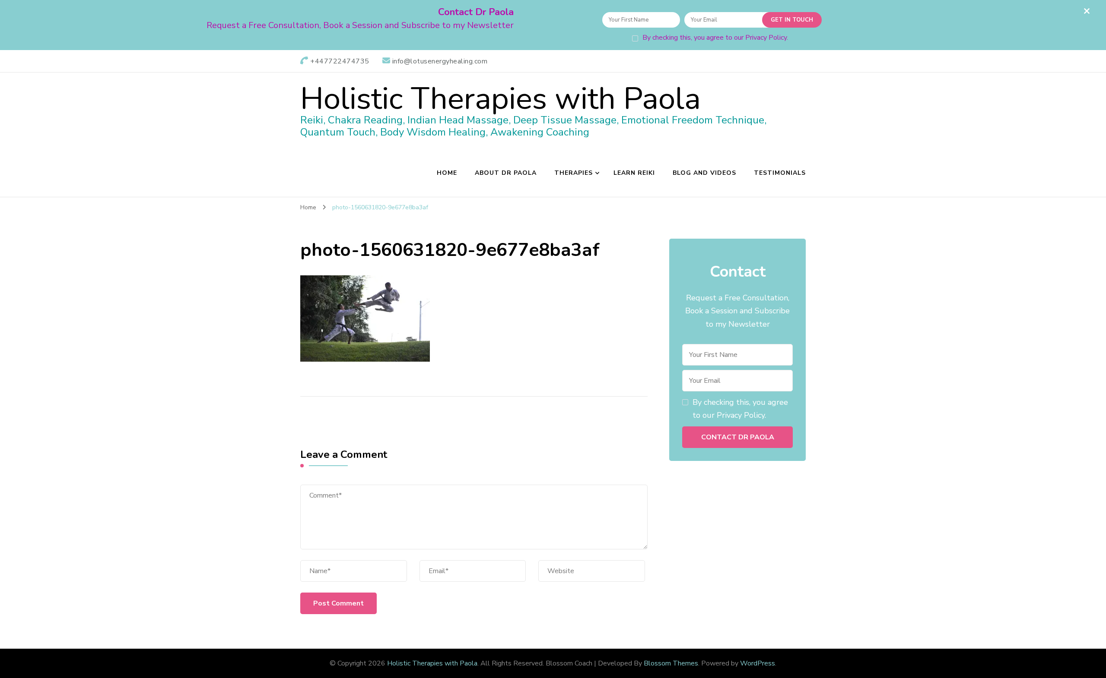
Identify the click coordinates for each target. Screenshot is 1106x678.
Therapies (573, 173)
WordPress (757, 663)
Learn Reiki (634, 173)
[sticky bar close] (1086, 10)
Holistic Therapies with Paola (500, 99)
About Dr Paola (506, 173)
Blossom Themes (671, 663)
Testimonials (780, 173)
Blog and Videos (704, 173)
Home (447, 173)
